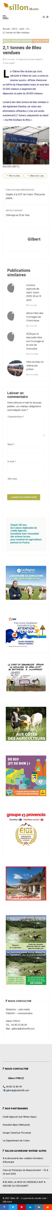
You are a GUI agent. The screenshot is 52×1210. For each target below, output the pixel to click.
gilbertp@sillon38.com (17, 1090)
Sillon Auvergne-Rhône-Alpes (25, 1151)
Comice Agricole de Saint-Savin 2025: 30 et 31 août (33, 293)
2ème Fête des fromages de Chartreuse (34, 316)
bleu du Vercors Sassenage (17, 41)
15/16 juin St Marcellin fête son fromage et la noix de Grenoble (35, 341)
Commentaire (16, 417)
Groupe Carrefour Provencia (17, 1133)
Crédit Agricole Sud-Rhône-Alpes (20, 1117)
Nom (11, 444)
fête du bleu (14, 175)
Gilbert (12, 63)
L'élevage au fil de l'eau (18, 215)
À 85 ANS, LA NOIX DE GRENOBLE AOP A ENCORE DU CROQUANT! (24, 1184)
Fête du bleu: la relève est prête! (34, 365)
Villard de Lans (37, 175)
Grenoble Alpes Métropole (16, 1125)
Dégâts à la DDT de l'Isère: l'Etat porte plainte (25, 196)
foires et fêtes (40, 41)
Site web (12, 479)
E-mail (12, 461)
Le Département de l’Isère (16, 1140)
